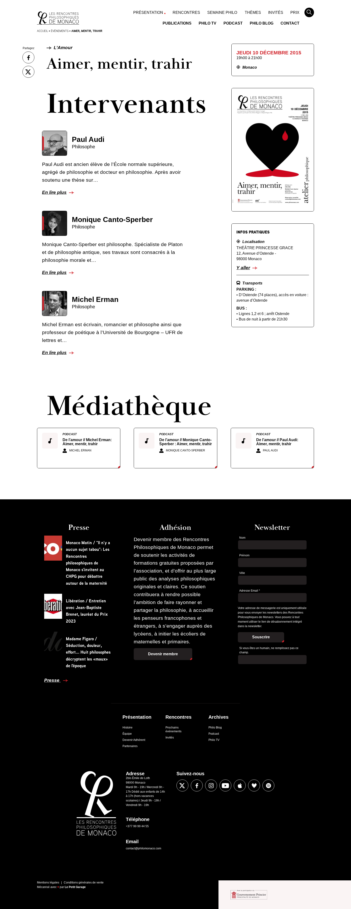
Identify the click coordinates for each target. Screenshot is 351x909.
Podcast (233, 23)
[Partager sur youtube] (225, 785)
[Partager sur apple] (240, 785)
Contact (290, 23)
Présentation (148, 12)
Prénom (244, 555)
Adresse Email (249, 590)
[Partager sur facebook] (28, 57)
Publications (177, 23)
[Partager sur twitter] (28, 72)
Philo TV (207, 23)
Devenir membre (163, 654)
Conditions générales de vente (84, 882)
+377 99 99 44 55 (137, 826)
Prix (294, 12)
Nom (242, 537)
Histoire (127, 727)
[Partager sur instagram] (211, 785)
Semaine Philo (222, 12)
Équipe (127, 733)
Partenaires (130, 746)
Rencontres (186, 12)
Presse (52, 680)
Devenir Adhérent (133, 740)
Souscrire (261, 637)
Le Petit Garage (75, 887)
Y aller (243, 267)
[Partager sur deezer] (254, 785)
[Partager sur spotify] (268, 785)
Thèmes (253, 12)
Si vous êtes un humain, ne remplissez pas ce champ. (268, 650)
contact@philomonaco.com (143, 848)
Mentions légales (48, 882)
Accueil (42, 31)
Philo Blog (261, 23)
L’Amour (62, 47)
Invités (275, 12)
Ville (242, 573)
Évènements (60, 31)
